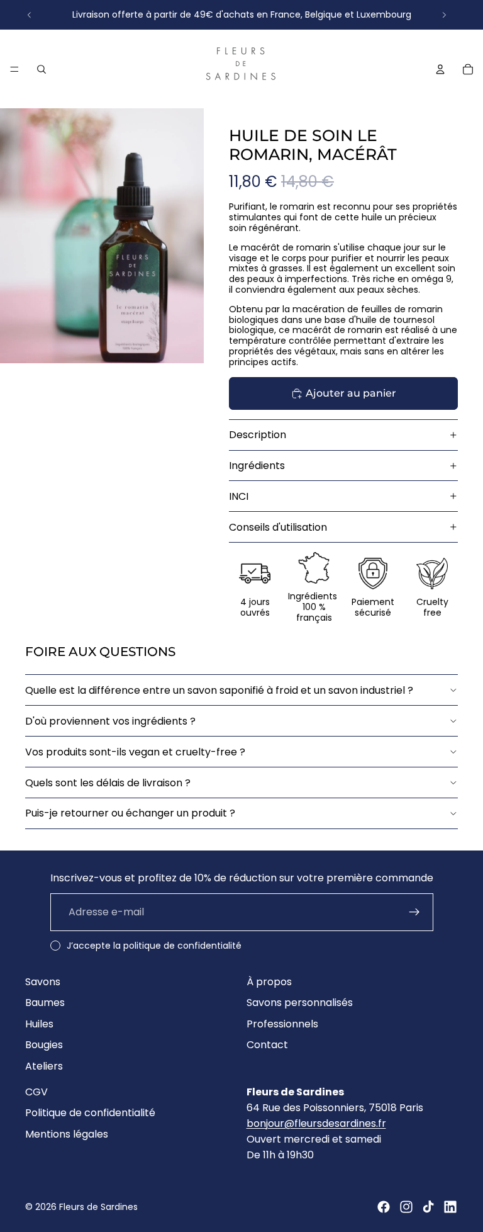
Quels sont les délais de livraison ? (108, 783)
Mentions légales (66, 1134)
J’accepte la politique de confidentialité (154, 945)
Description (257, 434)
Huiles (39, 1024)
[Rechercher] (41, 68)
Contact (267, 1045)
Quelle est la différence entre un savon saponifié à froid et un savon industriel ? (219, 690)
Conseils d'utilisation (278, 527)
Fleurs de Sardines (98, 1207)
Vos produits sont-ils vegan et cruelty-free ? (135, 752)
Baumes (45, 1002)
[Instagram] (406, 1206)
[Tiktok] (428, 1206)
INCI (238, 496)
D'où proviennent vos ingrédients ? (110, 721)
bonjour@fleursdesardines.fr (316, 1123)
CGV (36, 1092)
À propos (269, 982)
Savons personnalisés (300, 1002)
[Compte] (440, 68)
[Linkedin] (450, 1206)
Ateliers (44, 1066)
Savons (42, 982)
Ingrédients (257, 465)
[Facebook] (383, 1206)
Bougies (44, 1045)
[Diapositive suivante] (444, 14)
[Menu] (14, 69)
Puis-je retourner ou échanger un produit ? (130, 813)
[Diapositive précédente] (29, 14)
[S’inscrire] (414, 912)
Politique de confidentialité (90, 1112)
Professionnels (282, 1024)
